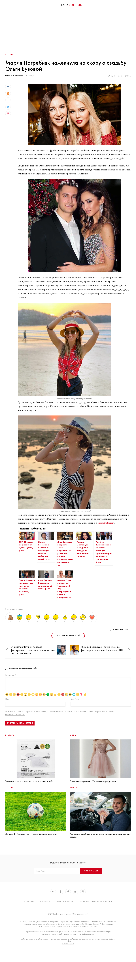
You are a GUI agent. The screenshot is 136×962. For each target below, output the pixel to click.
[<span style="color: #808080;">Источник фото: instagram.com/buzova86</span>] (64, 395)
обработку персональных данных (80, 711)
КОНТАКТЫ (45, 901)
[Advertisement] (68, 30)
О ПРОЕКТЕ (29, 901)
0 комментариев (122, 630)
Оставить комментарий (68, 636)
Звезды (9, 55)
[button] (7, 650)
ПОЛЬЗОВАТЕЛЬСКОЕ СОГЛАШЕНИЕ (95, 901)
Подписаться (91, 871)
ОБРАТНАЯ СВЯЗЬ (65, 901)
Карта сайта (68, 944)
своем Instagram (105, 522)
